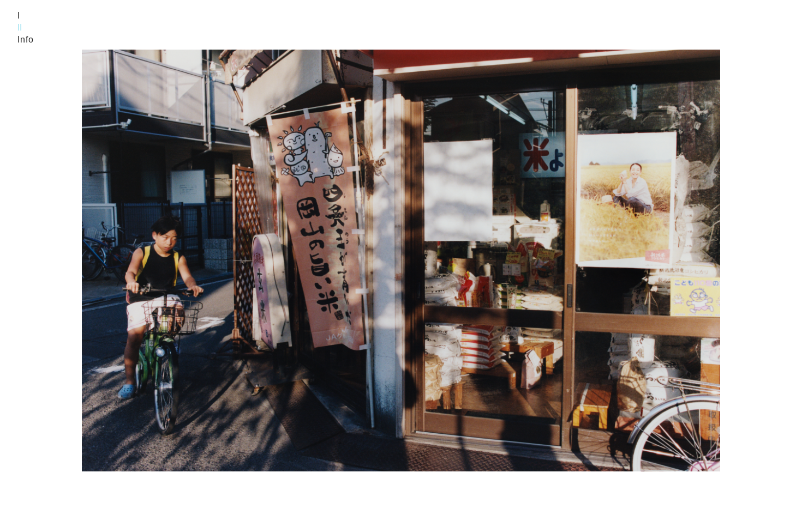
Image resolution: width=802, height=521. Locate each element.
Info (25, 39)
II (19, 27)
